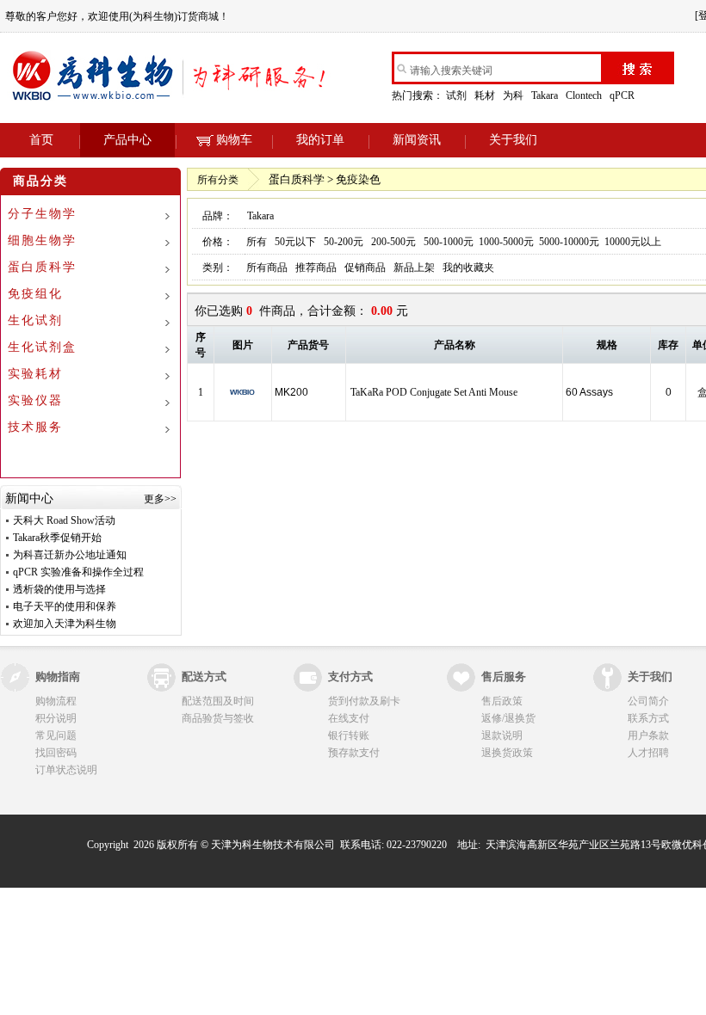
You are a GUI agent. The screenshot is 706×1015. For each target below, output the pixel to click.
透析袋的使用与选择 (59, 589)
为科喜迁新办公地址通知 (70, 555)
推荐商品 (316, 267)
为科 (514, 95)
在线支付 (348, 718)
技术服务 (35, 427)
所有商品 (267, 267)
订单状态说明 (66, 770)
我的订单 (320, 139)
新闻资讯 (417, 139)
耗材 (486, 95)
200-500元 (393, 242)
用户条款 (648, 735)
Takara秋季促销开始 (57, 538)
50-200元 (343, 242)
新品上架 (414, 267)
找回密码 (56, 753)
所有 (256, 242)
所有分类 (217, 180)
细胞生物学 (42, 240)
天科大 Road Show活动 (64, 520)
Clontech (585, 95)
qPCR (623, 95)
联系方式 (648, 718)
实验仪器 (35, 400)
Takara (545, 95)
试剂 (457, 95)
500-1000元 (449, 242)
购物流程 (56, 701)
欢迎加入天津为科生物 (64, 624)
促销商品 (365, 267)
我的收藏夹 (468, 267)
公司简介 (648, 701)
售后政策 (502, 701)
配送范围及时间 (218, 701)
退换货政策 (507, 753)
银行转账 (348, 735)
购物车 (234, 139)
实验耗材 (35, 373)
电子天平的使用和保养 (64, 606)
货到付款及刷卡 (364, 701)
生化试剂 (35, 320)
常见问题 (56, 735)
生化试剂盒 (42, 347)
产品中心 (127, 139)
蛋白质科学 (42, 267)
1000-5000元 (506, 242)
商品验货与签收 (218, 718)
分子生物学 (42, 213)
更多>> (160, 499)
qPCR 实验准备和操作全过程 (78, 572)
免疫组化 (35, 293)
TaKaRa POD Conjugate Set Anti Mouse (433, 392)
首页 (41, 139)
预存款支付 (354, 753)
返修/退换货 (508, 718)
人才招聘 (648, 753)
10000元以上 (632, 242)
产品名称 (454, 345)
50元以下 (295, 242)
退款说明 (502, 735)
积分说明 (56, 718)
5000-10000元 (569, 242)
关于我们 (513, 139)
